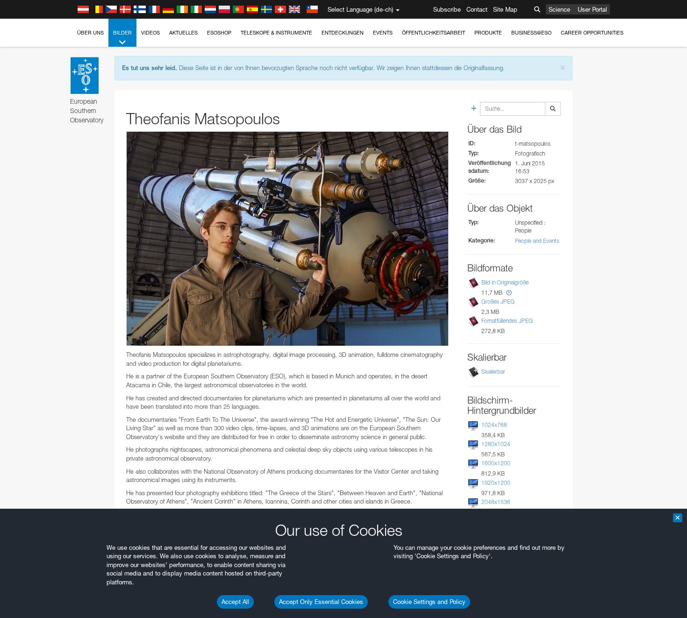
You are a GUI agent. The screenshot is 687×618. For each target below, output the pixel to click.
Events (383, 32)
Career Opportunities (592, 32)
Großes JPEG (498, 301)
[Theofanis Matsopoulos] (287, 239)
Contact (476, 9)
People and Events (537, 240)
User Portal (592, 9)
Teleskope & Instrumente (276, 32)
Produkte (488, 32)
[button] (509, 292)
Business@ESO (531, 32)
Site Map (505, 9)
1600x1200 (495, 463)
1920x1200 (495, 482)
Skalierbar (493, 371)
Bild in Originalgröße (505, 282)
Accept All (235, 601)
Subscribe (447, 9)
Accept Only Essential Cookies (321, 601)
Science (559, 9)
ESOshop (219, 32)
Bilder (122, 32)
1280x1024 (495, 444)
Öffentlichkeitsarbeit (433, 32)
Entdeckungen (343, 32)
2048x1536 (495, 501)
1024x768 (494, 424)
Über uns (90, 32)
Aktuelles (183, 32)
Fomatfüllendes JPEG (507, 320)
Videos (150, 32)
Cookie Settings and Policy (429, 601)
